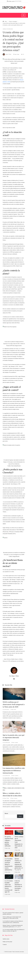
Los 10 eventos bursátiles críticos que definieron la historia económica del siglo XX (9, 886)
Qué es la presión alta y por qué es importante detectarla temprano (13, 737)
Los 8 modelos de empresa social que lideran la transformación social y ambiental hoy (9, 864)
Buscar (6, 813)
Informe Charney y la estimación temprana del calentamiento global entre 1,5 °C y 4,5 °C (19, 864)
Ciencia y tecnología (8, 29)
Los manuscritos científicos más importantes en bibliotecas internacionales (14, 770)
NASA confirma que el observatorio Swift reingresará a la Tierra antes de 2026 (14, 704)
